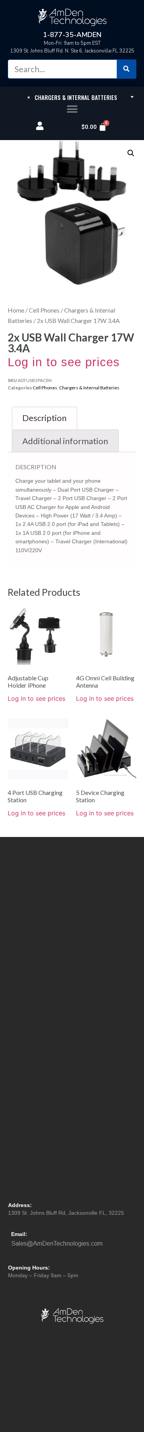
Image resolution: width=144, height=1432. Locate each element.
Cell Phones (44, 310)
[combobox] (72, 96)
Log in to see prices (64, 362)
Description (44, 418)
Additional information (65, 441)
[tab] (44, 418)
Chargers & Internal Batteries (89, 388)
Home (16, 310)
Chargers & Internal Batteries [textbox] (72, 97)
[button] (72, 109)
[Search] (126, 69)
